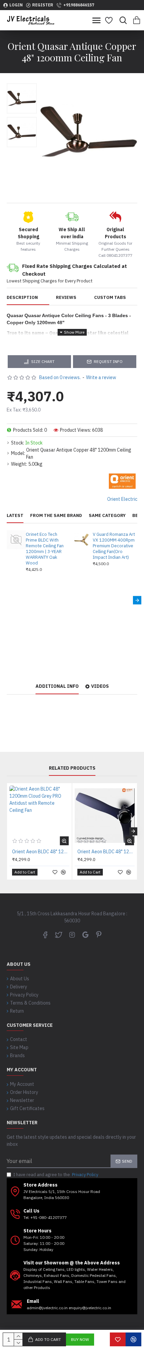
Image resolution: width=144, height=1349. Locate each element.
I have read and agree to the (55, 1174)
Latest (15, 515)
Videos (100, 686)
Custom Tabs (110, 297)
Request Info (108, 361)
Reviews (66, 297)
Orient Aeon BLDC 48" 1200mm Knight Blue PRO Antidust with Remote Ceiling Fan (106, 852)
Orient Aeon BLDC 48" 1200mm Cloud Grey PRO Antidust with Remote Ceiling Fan (40, 852)
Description (22, 297)
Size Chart (43, 361)
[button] (7, 600)
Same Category (107, 515)
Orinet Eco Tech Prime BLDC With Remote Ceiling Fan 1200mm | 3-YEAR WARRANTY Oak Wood (45, 548)
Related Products (72, 768)
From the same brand (56, 515)
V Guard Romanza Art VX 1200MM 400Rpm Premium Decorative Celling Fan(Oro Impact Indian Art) (114, 546)
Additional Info (57, 686)
